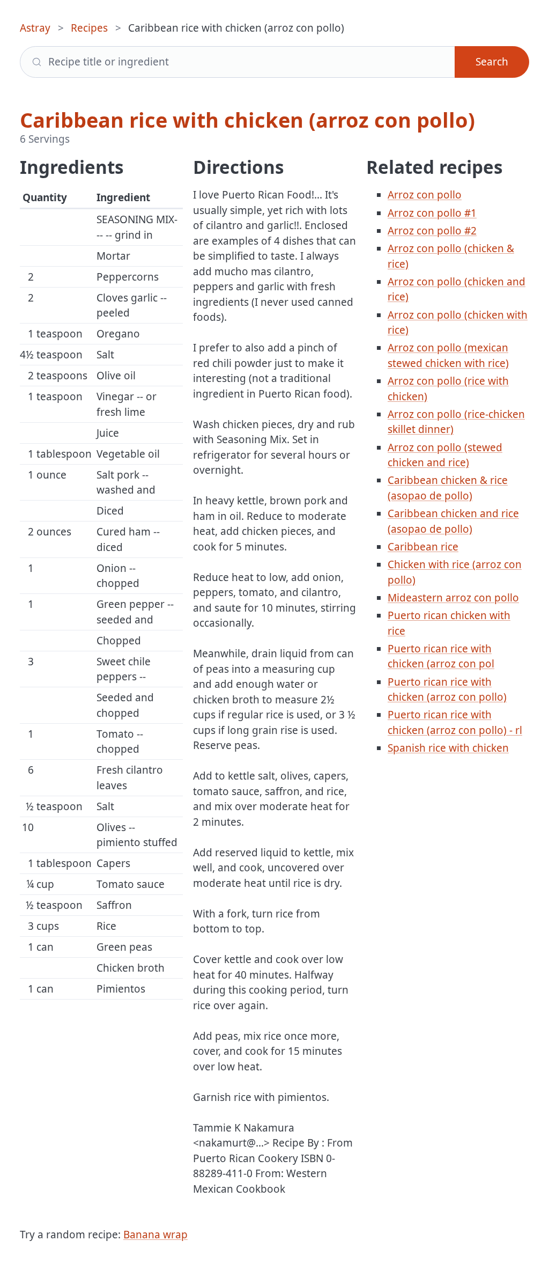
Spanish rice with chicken (448, 748)
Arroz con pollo (425, 195)
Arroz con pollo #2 (432, 231)
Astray (35, 28)
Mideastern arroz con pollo (453, 598)
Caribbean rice (423, 547)
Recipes (89, 28)
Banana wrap (155, 1235)
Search (492, 62)
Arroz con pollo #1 (432, 213)
